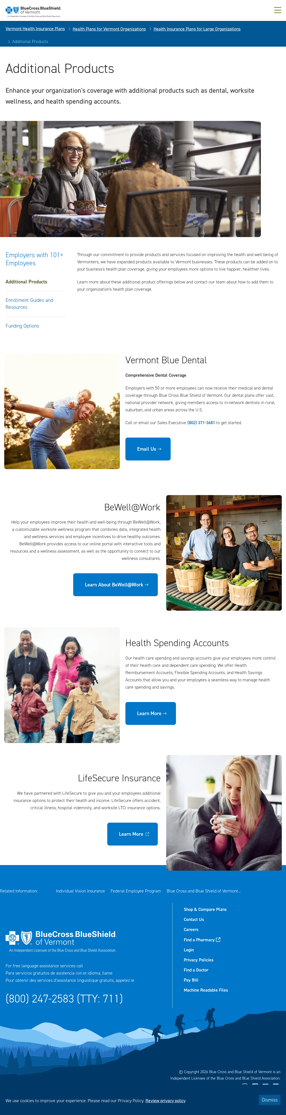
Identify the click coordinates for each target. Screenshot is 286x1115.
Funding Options (22, 326)
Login (189, 950)
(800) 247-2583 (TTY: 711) (64, 998)
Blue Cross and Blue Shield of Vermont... (203, 891)
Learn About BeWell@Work (114, 584)
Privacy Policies (198, 960)
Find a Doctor (196, 970)
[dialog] (143, 1100)
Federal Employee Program (136, 891)
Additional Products (26, 281)
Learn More (149, 713)
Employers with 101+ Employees (34, 259)
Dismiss (270, 1100)
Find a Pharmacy (199, 940)
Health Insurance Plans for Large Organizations (197, 29)
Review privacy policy (165, 1101)
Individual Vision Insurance (80, 891)
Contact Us (194, 919)
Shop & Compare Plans (205, 909)
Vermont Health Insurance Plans (35, 29)
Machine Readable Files (206, 990)
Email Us (146, 449)
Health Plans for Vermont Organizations (109, 29)
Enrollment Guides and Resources (29, 304)
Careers (191, 929)
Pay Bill (191, 980)
